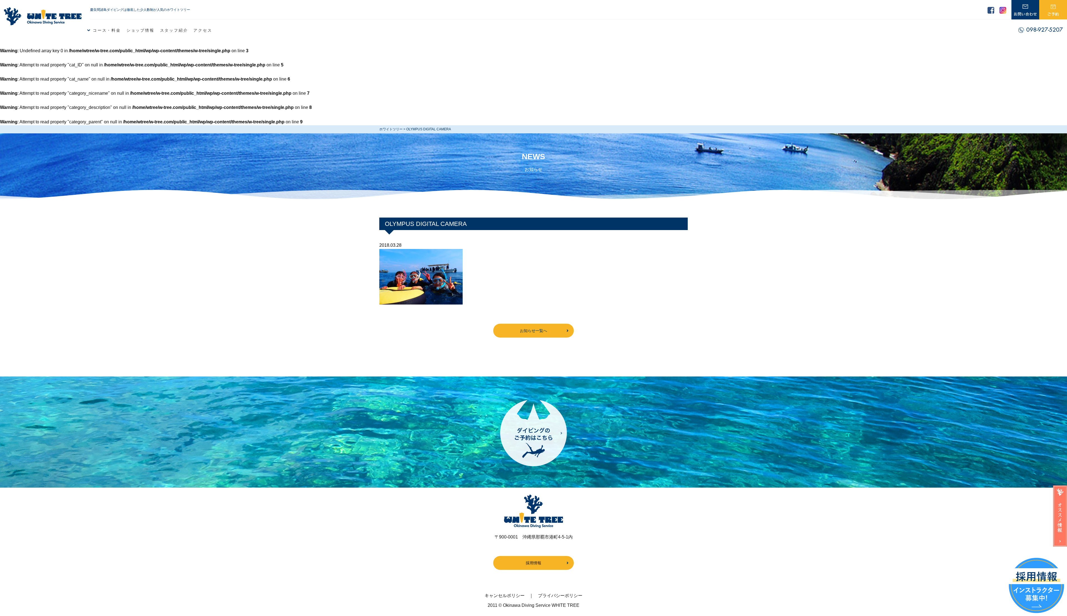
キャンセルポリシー (505, 595)
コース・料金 (107, 30)
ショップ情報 (140, 30)
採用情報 (533, 563)
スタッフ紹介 (174, 30)
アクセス (202, 30)
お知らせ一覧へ (533, 330)
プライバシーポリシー (560, 595)
